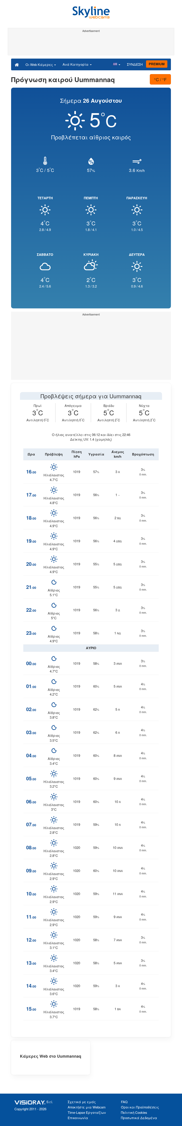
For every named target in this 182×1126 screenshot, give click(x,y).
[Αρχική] (16, 64)
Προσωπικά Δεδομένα (139, 1117)
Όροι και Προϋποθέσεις (140, 1107)
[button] (116, 64)
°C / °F (160, 79)
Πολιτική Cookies (134, 1112)
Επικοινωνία (78, 1117)
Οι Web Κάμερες (40, 64)
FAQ (124, 1101)
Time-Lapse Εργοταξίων (87, 1112)
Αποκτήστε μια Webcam (87, 1107)
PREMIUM (157, 63)
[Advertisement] (91, 44)
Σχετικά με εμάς (82, 1101)
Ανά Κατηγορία (76, 64)
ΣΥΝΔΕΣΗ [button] (135, 64)
